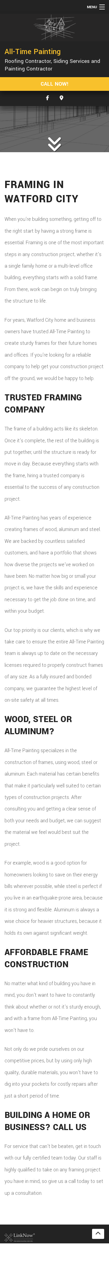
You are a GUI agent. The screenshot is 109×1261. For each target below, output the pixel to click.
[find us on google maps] (61, 98)
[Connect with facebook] (47, 98)
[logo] (20, 1237)
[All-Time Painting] (54, 27)
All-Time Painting (33, 51)
